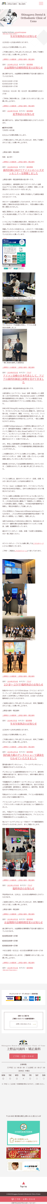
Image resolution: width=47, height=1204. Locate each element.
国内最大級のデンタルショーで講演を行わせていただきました (23, 756)
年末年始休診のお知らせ (23, 36)
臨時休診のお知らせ (23, 888)
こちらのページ (38, 543)
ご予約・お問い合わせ (24, 1199)
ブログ (29, 372)
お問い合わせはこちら (23, 1024)
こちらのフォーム (21, 551)
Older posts (6, 33)
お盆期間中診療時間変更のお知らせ (23, 67)
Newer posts (13, 33)
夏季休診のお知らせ (23, 114)
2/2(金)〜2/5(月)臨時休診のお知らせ (23, 684)
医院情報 (30, 64)
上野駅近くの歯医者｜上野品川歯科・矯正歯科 (18, 59)
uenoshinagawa (20, 32)
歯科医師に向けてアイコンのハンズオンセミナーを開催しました (23, 171)
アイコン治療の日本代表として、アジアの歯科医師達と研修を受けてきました (23, 379)
